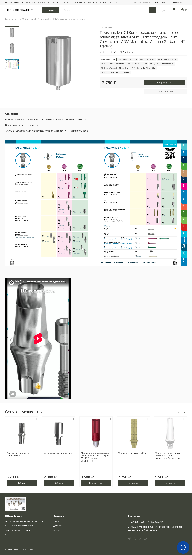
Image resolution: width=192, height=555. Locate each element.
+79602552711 (180, 2)
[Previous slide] (25, 64)
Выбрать (21, 482)
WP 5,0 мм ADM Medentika (143, 68)
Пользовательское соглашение (19, 526)
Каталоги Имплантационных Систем (40, 2)
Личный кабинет (82, 2)
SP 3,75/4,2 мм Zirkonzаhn (112, 64)
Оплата (97, 2)
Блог (7, 534)
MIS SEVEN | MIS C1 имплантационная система (64, 19)
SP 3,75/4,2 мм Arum (128, 59)
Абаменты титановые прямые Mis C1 (18, 454)
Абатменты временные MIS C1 (132, 454)
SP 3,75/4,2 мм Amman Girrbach (115, 72)
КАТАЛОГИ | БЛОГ (27, 19)
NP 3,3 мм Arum (108, 59)
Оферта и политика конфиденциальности (24, 521)
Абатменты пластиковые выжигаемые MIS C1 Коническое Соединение (167, 456)
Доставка (107, 2)
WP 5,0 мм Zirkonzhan (137, 64)
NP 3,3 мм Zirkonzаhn (167, 59)
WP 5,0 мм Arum (147, 59)
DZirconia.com (12, 2)
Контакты (66, 2)
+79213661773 (162, 2)
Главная (9, 19)
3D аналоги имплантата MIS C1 (58, 454)
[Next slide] (91, 64)
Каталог (53, 10)
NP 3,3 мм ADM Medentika (162, 64)
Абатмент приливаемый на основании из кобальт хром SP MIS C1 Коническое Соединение (95, 457)
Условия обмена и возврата (17, 530)
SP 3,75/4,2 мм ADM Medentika (114, 68)
